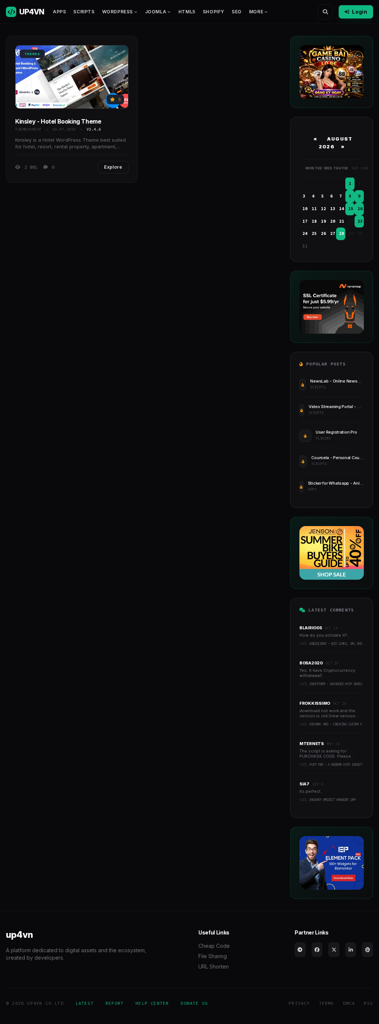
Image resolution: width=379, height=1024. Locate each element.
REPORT (114, 1003)
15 (350, 208)
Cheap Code (214, 946)
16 (360, 208)
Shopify (213, 11)
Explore (113, 167)
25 (314, 233)
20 (332, 221)
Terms (326, 1003)
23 (360, 221)
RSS (368, 1003)
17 (305, 221)
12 (323, 208)
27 (332, 233)
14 (341, 208)
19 (323, 221)
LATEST (85, 1003)
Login (359, 12)
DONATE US (194, 1003)
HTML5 (186, 11)
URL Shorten (213, 966)
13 (332, 208)
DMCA (349, 1003)
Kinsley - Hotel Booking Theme (58, 121)
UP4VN (31, 11)
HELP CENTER (152, 1003)
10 (305, 208)
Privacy (299, 1003)
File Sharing (212, 956)
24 (305, 233)
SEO (237, 11)
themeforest (28, 129)
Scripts (83, 11)
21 (341, 221)
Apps (59, 11)
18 (314, 221)
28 (341, 233)
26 (323, 233)
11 (314, 208)
